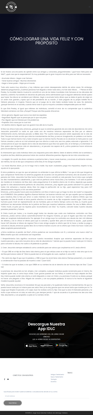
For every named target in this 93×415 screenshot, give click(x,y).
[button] (89, 6)
